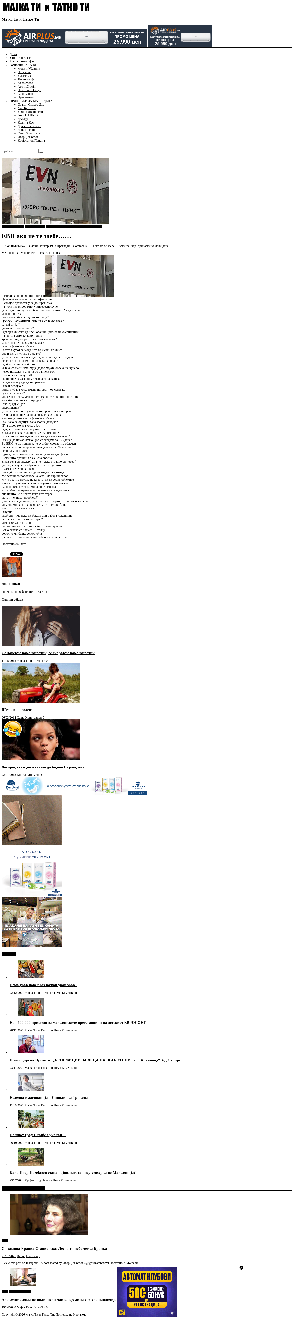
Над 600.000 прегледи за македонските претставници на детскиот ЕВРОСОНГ (78, 1022)
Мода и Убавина (29, 68)
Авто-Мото (25, 83)
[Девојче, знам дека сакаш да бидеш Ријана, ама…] (41, 759)
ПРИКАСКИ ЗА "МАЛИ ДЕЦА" (79, 226)
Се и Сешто (26, 93)
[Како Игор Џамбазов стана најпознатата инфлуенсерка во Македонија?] (31, 1164)
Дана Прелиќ (27, 129)
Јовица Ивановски (30, 111)
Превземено (26, 97)
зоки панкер (127, 246)
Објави (51, 226)
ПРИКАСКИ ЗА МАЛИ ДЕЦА (31, 101)
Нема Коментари (65, 992)
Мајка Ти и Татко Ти (20, 19)
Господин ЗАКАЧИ (23, 65)
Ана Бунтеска (27, 108)
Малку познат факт (23, 61)
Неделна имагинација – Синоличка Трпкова (49, 1097)
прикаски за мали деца (153, 246)
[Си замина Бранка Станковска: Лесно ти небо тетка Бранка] (49, 1234)
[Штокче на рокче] (41, 702)
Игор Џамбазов (28, 137)
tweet (5, 1240)
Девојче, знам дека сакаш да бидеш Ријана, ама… (45, 767)
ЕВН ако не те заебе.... (102, 246)
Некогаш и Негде (29, 90)
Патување (24, 72)
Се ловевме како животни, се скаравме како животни (48, 653)
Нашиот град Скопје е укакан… (38, 1135)
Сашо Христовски (30, 133)
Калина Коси (26, 122)
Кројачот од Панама (31, 140)
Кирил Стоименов (29, 774)
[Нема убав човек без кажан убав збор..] (31, 977)
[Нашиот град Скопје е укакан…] (31, 1127)
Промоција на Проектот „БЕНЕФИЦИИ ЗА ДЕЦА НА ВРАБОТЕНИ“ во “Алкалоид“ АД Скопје (95, 1060)
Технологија (26, 79)
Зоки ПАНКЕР (28, 115)
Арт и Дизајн (27, 86)
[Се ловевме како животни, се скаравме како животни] (41, 645)
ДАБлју (23, 119)
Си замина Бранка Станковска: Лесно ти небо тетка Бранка (54, 1248)
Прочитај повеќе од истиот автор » (25, 591)
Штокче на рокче (17, 710)
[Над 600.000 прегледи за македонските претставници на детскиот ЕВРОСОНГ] (31, 1014)
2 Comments (79, 246)
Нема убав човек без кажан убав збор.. (43, 985)
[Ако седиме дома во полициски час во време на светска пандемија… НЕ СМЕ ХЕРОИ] (23, 1285)
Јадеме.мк (24, 75)
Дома (13, 54)
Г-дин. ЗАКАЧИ (13, 226)
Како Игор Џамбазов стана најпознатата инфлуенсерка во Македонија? (73, 1172)
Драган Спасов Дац (31, 104)
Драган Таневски (29, 126)
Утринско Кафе (20, 57)
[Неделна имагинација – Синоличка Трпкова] (31, 1089)
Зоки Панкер (40, 246)
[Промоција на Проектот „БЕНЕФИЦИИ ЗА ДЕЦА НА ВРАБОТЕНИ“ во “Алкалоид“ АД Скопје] (31, 1052)
